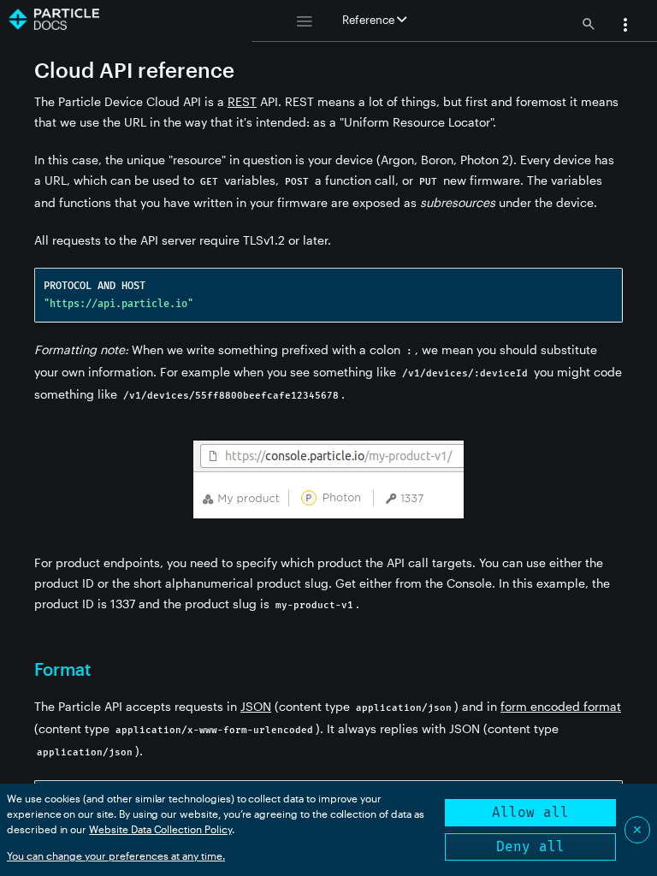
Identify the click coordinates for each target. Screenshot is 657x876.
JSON (255, 706)
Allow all (530, 812)
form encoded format (560, 706)
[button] (625, 26)
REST (242, 101)
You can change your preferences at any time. (116, 855)
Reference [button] (369, 20)
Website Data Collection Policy (160, 829)
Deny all (530, 846)
